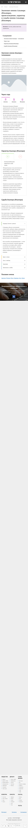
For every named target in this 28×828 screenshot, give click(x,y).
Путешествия (21, 787)
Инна (12, 278)
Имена (5, 6)
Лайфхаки (20, 785)
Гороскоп (4, 779)
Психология (4, 787)
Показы (12, 800)
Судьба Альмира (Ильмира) (10, 46)
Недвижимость (13, 780)
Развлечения (21, 788)
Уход (11, 804)
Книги (3, 800)
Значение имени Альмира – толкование (14, 38)
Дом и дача (21, 780)
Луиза (23, 278)
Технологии (21, 801)
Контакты (14, 812)
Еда (19, 782)
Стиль (12, 803)
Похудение (12, 801)
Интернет (20, 800)
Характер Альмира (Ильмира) (11, 43)
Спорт (20, 790)
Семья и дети (5, 788)
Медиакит (3, 812)
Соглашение (23, 812)
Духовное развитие (6, 782)
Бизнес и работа (13, 779)
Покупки (12, 782)
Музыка (4, 801)
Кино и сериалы (5, 798)
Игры (20, 798)
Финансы (12, 785)
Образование (5, 785)
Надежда (16, 278)
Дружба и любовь (5, 780)
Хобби (20, 791)
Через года (6, 41)
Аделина (3, 278)
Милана (8, 278)
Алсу (20, 278)
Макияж (12, 798)
